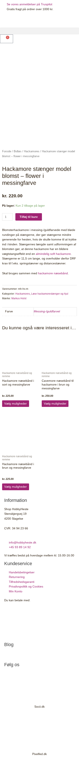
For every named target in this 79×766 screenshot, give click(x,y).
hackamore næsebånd (53, 273)
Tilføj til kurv (29, 216)
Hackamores (31, 151)
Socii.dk (39, 706)
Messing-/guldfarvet (47, 311)
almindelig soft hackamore (53, 253)
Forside (6, 151)
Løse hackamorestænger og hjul (49, 293)
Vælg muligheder (15, 403)
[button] (39, 30)
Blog (8, 644)
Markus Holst (18, 298)
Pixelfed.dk (39, 754)
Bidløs (17, 151)
